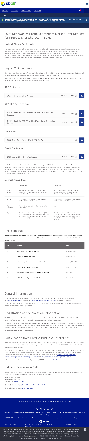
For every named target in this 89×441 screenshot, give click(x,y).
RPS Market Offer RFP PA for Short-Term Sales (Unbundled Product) (44, 122)
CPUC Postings (50, 424)
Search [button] (86, 10)
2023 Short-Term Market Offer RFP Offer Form (44, 140)
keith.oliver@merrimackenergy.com (43, 300)
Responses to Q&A (27, 388)
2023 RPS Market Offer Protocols (44, 95)
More (43, 20)
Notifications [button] (79, 9)
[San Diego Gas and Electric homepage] (8, 5)
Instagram (48, 409)
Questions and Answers (12, 61)
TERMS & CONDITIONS (47, 436)
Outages (5, 10)
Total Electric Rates (71, 424)
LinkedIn (44, 409)
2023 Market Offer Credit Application (44, 156)
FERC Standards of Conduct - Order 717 (33, 425)
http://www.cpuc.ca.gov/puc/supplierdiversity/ (55, 357)
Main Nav (87, 4)
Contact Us (37, 10)
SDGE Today (14, 10)
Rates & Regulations (10, 424)
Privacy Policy (10, 436)
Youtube (51, 409)
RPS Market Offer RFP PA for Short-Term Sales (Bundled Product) (44, 113)
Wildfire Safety (26, 10)
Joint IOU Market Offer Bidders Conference (35, 385)
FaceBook (37, 409)
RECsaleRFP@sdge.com (15, 300)
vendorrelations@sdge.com (54, 360)
